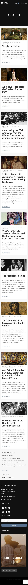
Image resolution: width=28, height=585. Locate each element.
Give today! (5, 470)
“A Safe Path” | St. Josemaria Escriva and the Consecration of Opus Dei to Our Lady (13, 234)
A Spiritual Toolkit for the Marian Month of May (13, 89)
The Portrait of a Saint (13, 275)
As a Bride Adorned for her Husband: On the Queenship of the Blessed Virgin (13, 374)
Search (10, 581)
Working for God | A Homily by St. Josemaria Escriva (12, 423)
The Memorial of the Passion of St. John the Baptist (13, 323)
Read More (6, 62)
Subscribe (4, 581)
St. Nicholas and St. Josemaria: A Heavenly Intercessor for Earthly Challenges (13, 178)
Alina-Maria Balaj (17, 273)
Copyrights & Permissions (20, 581)
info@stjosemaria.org (9, 496)
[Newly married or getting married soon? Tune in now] (13, 550)
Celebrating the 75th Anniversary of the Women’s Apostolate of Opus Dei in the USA (13, 134)
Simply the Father (11, 46)
